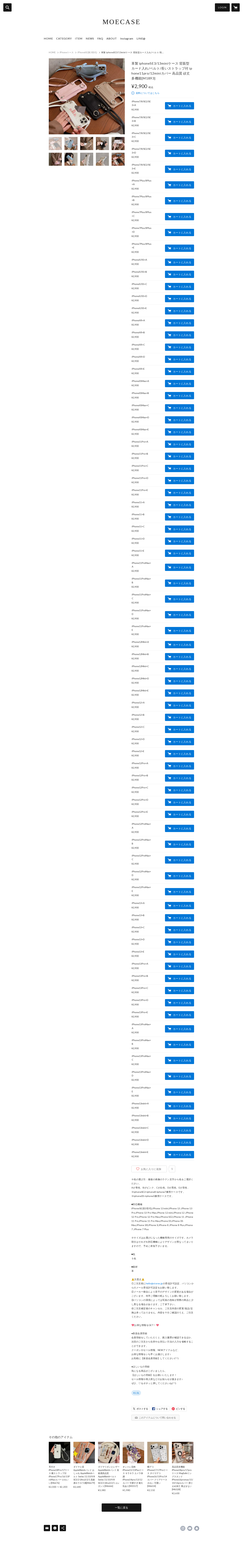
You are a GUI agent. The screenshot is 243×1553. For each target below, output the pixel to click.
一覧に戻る (121, 1507)
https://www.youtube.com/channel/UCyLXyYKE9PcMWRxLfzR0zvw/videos (189, 1528)
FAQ (100, 38)
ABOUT (111, 38)
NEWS (90, 38)
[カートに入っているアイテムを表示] (235, 7)
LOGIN (222, 7)
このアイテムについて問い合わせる (157, 1417)
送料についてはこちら (148, 93)
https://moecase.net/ (196, 1528)
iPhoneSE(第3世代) (87, 52)
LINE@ (141, 38)
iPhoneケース (67, 52)
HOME (48, 38)
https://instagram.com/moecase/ (182, 1528)
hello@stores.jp (154, 1283)
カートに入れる (182, 105)
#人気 (136, 1393)
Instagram (126, 38)
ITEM (78, 38)
